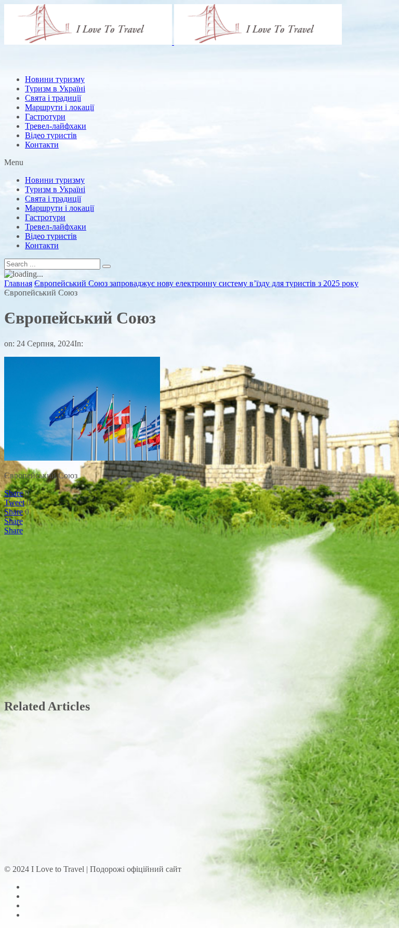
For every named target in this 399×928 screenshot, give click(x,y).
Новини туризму (55, 180)
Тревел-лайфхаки (55, 126)
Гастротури (45, 116)
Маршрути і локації (59, 208)
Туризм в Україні (55, 189)
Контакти (42, 144)
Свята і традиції (53, 198)
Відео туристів (51, 135)
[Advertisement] (193, 89)
